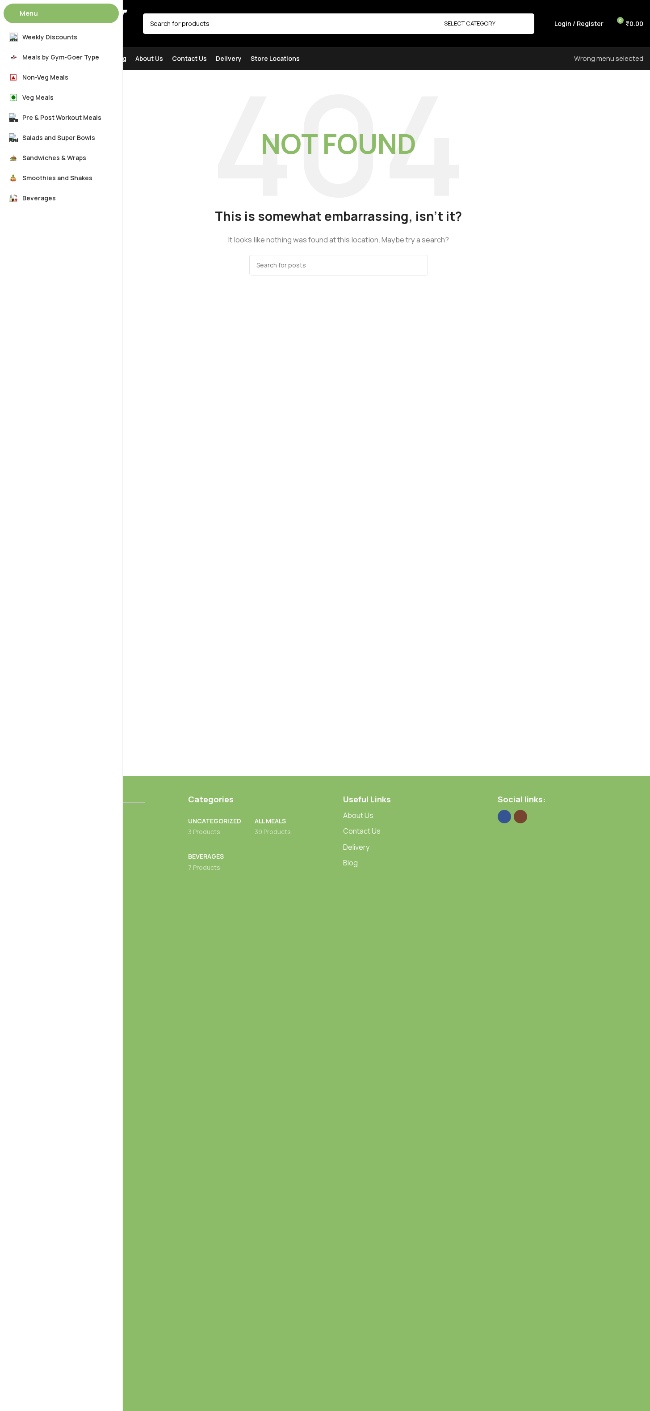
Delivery (356, 847)
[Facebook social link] (504, 816)
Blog (350, 863)
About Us (358, 815)
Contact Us (362, 831)
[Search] (524, 23)
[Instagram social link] (520, 816)
